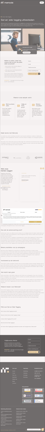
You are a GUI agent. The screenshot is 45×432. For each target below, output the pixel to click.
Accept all (35, 221)
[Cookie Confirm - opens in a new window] (38, 209)
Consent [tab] (9, 212)
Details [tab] (36, 212)
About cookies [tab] (22, 212)
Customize (22, 221)
